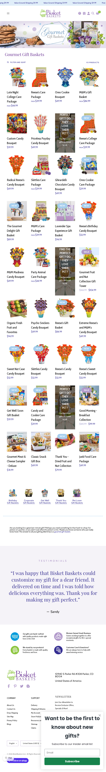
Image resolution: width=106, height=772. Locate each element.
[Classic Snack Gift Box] (41, 442)
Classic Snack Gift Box (38, 459)
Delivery (34, 705)
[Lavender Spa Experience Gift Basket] (65, 211)
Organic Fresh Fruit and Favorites (14, 327)
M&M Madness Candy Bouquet (15, 274)
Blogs (9, 724)
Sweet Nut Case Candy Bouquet (16, 371)
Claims (33, 728)
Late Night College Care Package (14, 96)
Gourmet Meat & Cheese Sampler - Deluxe (16, 461)
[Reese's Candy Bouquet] (65, 354)
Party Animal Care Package (39, 274)
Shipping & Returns (38, 709)
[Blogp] (29, 686)
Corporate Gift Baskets (29, 501)
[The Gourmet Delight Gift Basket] (17, 211)
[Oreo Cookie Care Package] (89, 165)
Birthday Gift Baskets (13, 501)
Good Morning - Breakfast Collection (88, 415)
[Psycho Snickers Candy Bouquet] (41, 308)
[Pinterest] (16, 686)
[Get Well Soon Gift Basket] (17, 396)
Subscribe (72, 761)
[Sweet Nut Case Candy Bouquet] (17, 354)
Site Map (10, 716)
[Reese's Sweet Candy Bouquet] (89, 354)
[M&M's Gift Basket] (89, 77)
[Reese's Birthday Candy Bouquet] (89, 211)
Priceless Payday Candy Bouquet (40, 141)
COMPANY (11, 698)
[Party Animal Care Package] (41, 257)
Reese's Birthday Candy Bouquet (88, 228)
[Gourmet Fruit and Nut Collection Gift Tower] (89, 257)
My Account (35, 713)
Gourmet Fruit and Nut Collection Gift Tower (87, 279)
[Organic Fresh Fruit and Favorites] (17, 308)
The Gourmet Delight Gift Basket (14, 230)
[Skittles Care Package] (41, 165)
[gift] (84, 13)
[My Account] (88, 13)
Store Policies (36, 716)
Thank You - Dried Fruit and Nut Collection (63, 461)
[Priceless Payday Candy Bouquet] (41, 123)
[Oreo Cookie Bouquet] (65, 77)
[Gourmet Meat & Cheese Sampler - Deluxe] (17, 442)
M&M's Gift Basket (85, 94)
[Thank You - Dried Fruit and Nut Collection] (65, 442)
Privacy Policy (12, 720)
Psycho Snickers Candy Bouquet (40, 325)
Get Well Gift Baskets (45, 501)
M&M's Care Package (37, 228)
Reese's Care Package (38, 94)
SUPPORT (35, 698)
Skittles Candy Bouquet (39, 371)
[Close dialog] (99, 715)
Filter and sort (18, 62)
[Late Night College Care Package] (17, 77)
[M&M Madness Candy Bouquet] (17, 257)
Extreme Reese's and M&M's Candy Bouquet (88, 327)
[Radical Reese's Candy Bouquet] (17, 165)
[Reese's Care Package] (41, 77)
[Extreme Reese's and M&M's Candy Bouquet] (89, 308)
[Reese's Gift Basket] (65, 308)
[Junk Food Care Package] (89, 442)
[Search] (93, 13)
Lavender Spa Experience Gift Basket (63, 230)
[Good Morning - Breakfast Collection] (89, 396)
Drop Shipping (12, 713)
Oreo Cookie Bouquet (62, 94)
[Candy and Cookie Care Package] (41, 396)
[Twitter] (23, 686)
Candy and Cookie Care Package (38, 415)
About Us (10, 705)
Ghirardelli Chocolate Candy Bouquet (65, 184)
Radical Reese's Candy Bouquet (15, 182)
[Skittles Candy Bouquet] (41, 354)
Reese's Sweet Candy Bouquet (88, 371)
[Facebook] (10, 686)
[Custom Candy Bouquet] (17, 123)
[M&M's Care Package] (41, 211)
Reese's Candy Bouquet (63, 371)
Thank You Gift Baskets (61, 501)
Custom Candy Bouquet (15, 141)
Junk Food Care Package (87, 459)
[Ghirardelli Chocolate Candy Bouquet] (65, 165)
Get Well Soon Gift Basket (15, 413)
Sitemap (34, 724)
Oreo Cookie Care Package (87, 182)
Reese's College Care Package (88, 141)
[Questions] (79, 13)
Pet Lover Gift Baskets (77, 501)
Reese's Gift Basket (61, 325)
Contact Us (11, 709)
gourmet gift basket (62, 531)
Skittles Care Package (38, 182)
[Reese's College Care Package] (89, 123)
